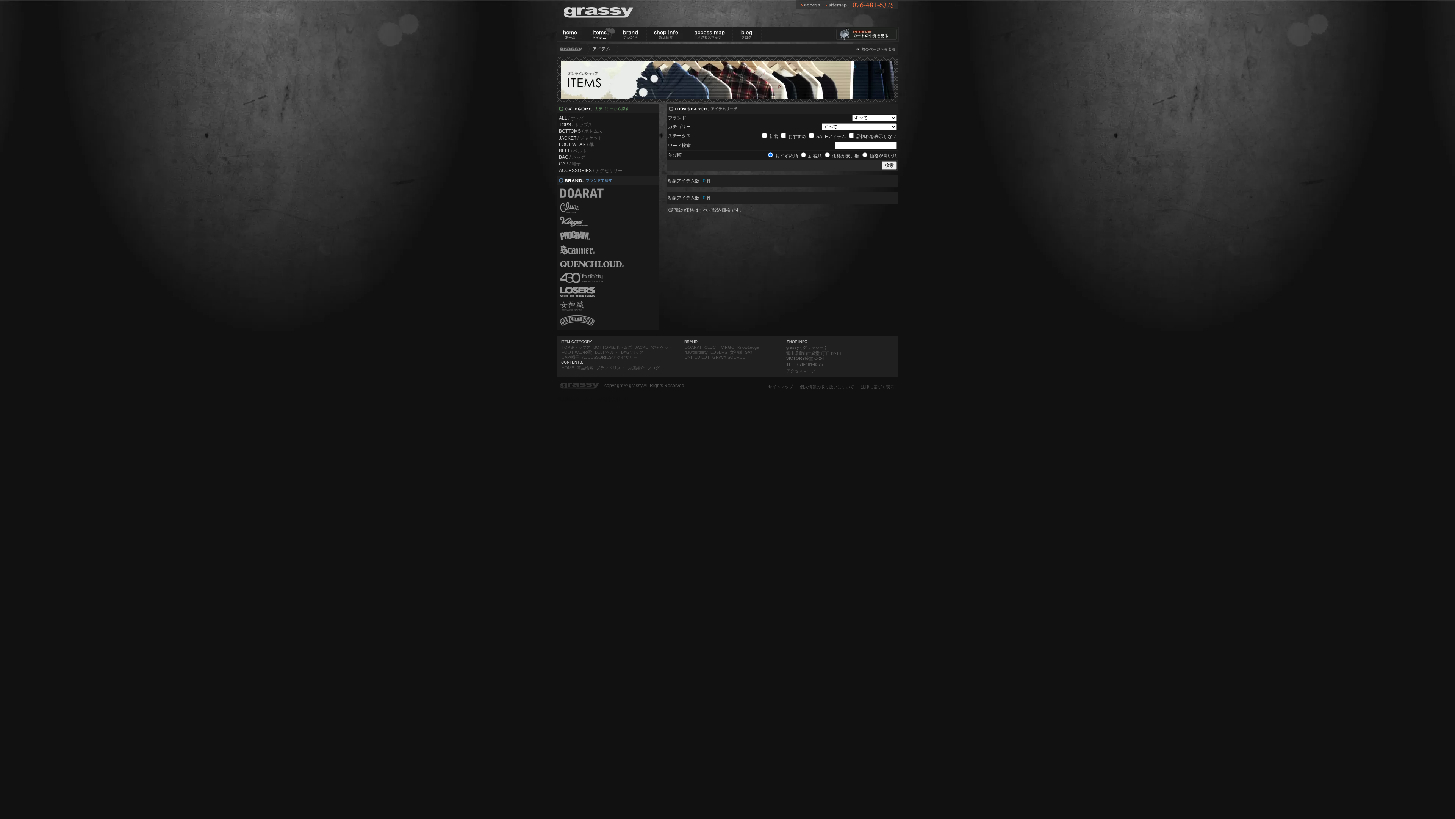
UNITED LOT (697, 357)
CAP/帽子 (570, 357)
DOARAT (693, 347)
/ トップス (576, 124)
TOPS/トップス (576, 347)
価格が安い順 (845, 155)
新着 (773, 136)
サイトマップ (780, 386)
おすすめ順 (786, 155)
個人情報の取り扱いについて (827, 386)
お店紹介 (636, 368)
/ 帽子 (570, 163)
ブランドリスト (610, 368)
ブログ (653, 368)
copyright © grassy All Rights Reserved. (644, 385)
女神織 (736, 352)
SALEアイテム (831, 136)
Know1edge (748, 347)
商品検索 (585, 368)
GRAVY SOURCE (728, 357)
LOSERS (718, 352)
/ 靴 (576, 144)
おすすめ (797, 136)
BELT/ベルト (606, 352)
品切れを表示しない (876, 136)
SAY (749, 352)
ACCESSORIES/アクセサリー (610, 357)
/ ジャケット (580, 138)
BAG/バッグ (632, 352)
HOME (568, 368)
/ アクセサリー (591, 170)
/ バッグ (572, 157)
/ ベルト (573, 151)
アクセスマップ (800, 371)
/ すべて (571, 118)
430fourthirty (696, 352)
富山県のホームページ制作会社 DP (592, 399)
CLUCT (711, 347)
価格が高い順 (883, 155)
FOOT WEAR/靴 (577, 352)
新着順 (815, 155)
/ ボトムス (580, 131)
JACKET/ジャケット (654, 347)
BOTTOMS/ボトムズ (612, 347)
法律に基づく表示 (877, 386)
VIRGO (728, 347)
